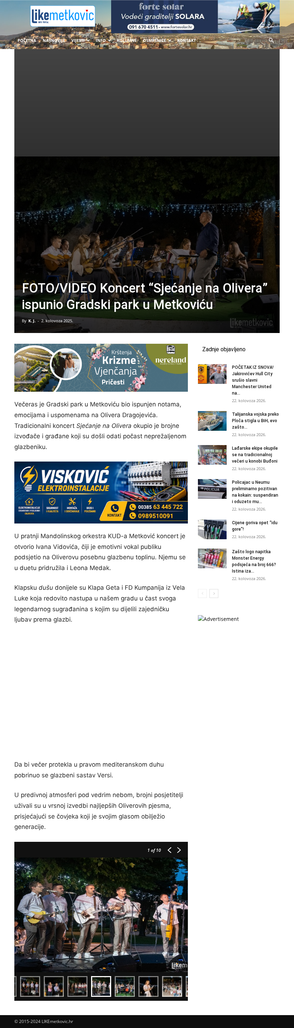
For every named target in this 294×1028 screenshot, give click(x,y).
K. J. (31, 320)
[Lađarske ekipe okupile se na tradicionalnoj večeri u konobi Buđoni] (212, 455)
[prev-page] (202, 593)
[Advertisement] (147, 103)
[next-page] (213, 593)
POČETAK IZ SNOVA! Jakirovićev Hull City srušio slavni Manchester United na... (253, 380)
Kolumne (127, 40)
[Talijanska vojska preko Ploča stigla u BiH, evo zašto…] (212, 421)
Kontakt (186, 40)
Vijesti (78, 40)
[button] (271, 40)
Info (101, 40)
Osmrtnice (154, 40)
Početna (27, 40)
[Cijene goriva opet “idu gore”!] (212, 529)
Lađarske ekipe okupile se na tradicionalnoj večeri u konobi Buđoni (255, 455)
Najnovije (54, 40)
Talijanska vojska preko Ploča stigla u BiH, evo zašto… (255, 421)
